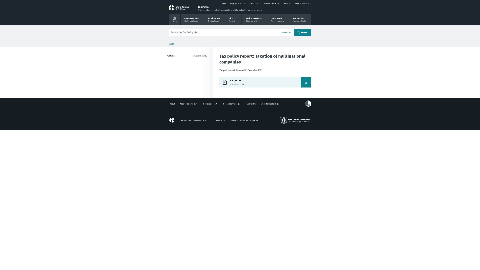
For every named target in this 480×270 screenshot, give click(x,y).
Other (171, 43)
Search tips (286, 32)
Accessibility (186, 121)
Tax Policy (203, 7)
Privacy (219, 121)
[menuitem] (172, 104)
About (224, 3)
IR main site (253, 3)
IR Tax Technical (270, 3)
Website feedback (302, 3)
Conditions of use (201, 121)
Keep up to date (236, 3)
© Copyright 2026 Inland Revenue (242, 121)
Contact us (287, 3)
